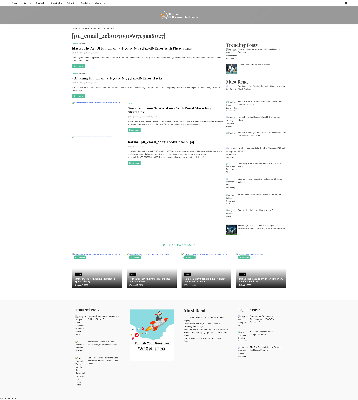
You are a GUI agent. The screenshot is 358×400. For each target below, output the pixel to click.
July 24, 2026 (191, 285)
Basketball (55, 3)
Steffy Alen (78, 53)
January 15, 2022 (92, 53)
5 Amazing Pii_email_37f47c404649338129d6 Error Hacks (117, 78)
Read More (78, 66)
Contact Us (100, 3)
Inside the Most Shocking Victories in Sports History (95, 280)
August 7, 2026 (82, 285)
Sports (26, 3)
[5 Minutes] (97, 254)
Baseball (85, 3)
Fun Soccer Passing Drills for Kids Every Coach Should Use (261, 280)
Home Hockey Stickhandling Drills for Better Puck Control (205, 280)
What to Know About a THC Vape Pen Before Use (206, 329)
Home (14, 3)
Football (40, 3)
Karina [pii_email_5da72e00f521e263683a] (161, 142)
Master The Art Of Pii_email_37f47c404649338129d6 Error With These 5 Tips (132, 48)
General (75, 43)
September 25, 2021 (149, 117)
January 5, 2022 (91, 83)
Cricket (70, 3)
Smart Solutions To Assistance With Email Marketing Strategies (169, 110)
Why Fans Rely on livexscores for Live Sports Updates (149, 280)
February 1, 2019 (148, 147)
